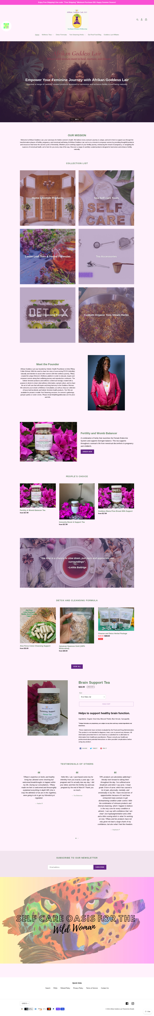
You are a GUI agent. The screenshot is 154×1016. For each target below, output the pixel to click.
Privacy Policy (78, 988)
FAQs (55, 988)
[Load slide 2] (78, 119)
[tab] (76, 838)
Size (80, 693)
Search (47, 988)
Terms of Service (92, 988)
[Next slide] (82, 119)
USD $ (24, 1003)
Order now (87, 451)
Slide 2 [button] (78, 838)
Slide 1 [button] (76, 838)
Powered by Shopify (128, 1009)
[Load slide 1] (76, 119)
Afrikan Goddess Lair (116, 1009)
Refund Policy (65, 988)
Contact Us (105, 988)
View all (77, 666)
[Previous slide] (72, 119)
